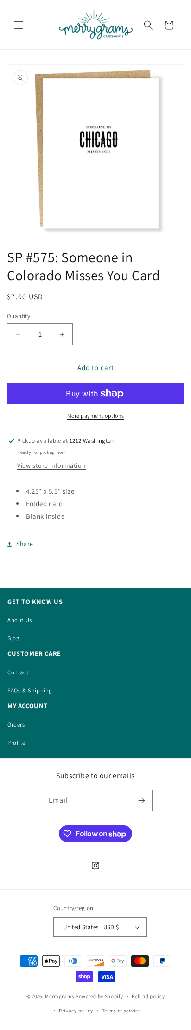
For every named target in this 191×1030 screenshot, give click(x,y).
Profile (16, 743)
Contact (17, 672)
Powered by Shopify (99, 996)
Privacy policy (76, 1010)
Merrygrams (59, 996)
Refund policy (148, 996)
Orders (16, 725)
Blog (13, 638)
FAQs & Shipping (29, 690)
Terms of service (121, 1010)
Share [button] (24, 544)
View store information (51, 465)
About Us (19, 620)
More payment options (95, 415)
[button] (18, 25)
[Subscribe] (142, 800)
